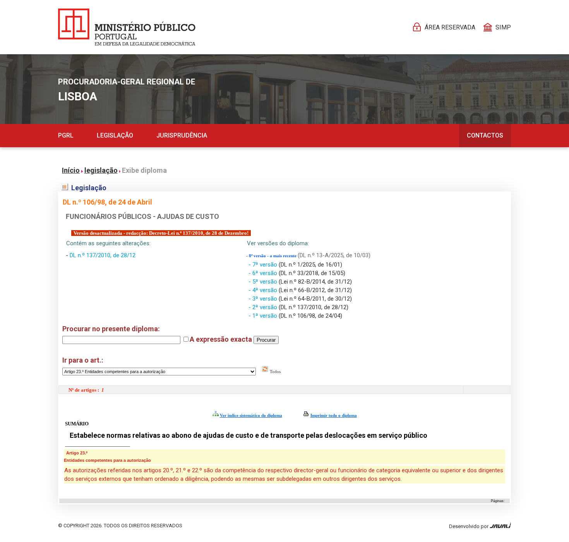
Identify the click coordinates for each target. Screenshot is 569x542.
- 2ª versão (264, 307)
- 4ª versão (264, 290)
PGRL (66, 135)
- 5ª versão (264, 281)
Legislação (115, 135)
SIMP (503, 27)
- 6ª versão (264, 273)
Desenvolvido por (469, 526)
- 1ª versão (264, 315)
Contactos (485, 135)
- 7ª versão (264, 264)
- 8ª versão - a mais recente (272, 256)
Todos (275, 371)
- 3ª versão (264, 298)
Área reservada (450, 27)
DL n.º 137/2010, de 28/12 (102, 255)
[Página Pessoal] (126, 27)
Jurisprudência (181, 135)
